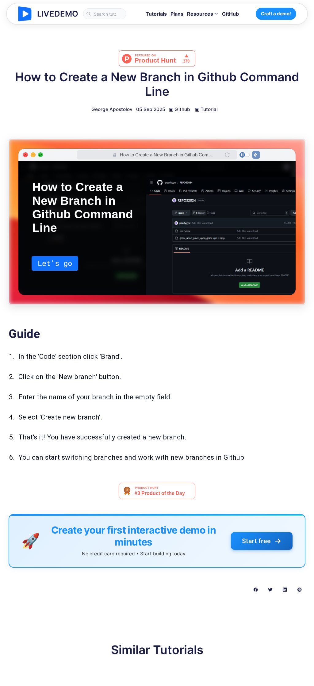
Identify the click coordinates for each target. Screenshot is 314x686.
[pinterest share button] (299, 589)
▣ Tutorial (206, 109)
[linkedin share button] (285, 589)
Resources (200, 14)
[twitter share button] (270, 589)
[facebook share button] (256, 589)
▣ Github (179, 109)
